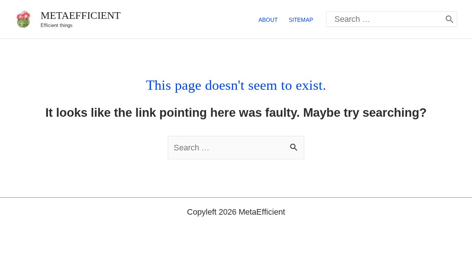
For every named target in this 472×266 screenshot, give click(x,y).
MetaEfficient (81, 15)
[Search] (449, 19)
